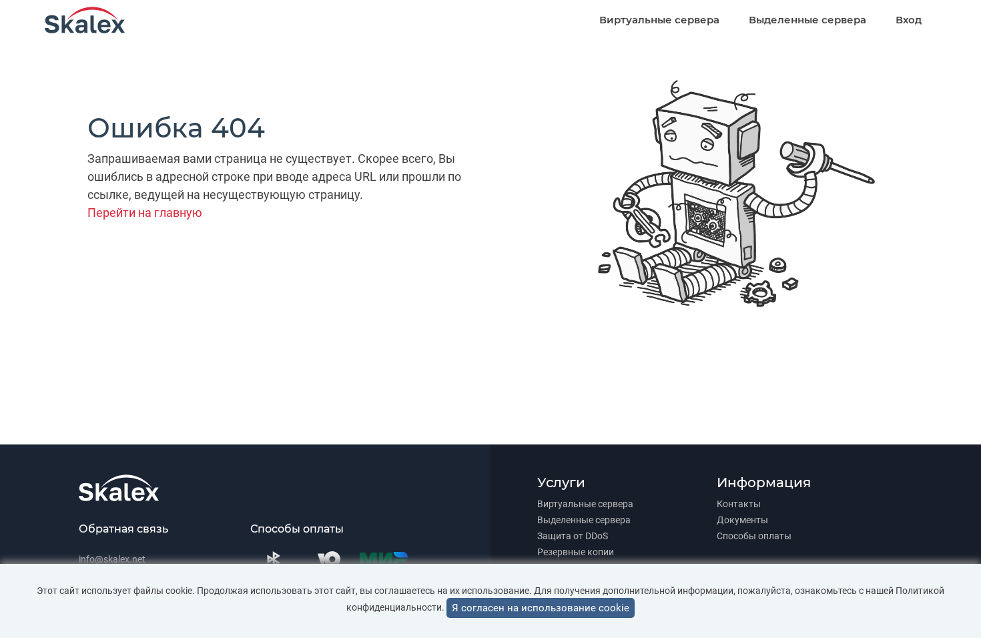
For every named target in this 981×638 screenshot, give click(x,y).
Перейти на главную (144, 213)
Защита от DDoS (572, 536)
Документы (742, 520)
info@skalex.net (112, 559)
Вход (909, 19)
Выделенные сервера (807, 19)
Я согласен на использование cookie (540, 608)
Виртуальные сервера (659, 19)
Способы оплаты (754, 536)
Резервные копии (575, 552)
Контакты (739, 504)
